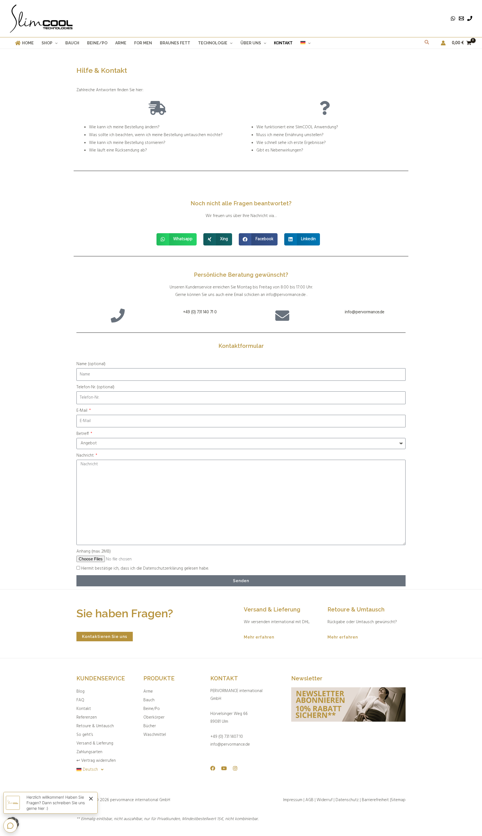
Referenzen (86, 717)
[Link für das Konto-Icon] (443, 42)
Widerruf (325, 800)
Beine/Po (151, 708)
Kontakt (83, 708)
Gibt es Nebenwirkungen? (279, 150)
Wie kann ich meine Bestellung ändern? (124, 127)
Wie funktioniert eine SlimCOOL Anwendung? (297, 127)
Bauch (149, 700)
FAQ (80, 700)
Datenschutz (347, 800)
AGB (309, 800)
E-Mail (82, 410)
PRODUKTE (159, 678)
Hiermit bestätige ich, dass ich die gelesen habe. (145, 568)
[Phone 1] (469, 18)
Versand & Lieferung (94, 743)
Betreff (83, 433)
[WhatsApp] (453, 18)
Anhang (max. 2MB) (93, 551)
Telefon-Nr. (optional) (95, 387)
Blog (80, 691)
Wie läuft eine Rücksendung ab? (118, 150)
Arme (148, 691)
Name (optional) (90, 364)
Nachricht (85, 455)
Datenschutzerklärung (163, 568)
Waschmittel (154, 734)
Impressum (292, 800)
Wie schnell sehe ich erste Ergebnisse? (291, 142)
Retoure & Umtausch (95, 726)
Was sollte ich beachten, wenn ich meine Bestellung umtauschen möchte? (156, 135)
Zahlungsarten (89, 752)
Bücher (149, 726)
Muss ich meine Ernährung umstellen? (290, 135)
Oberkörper (154, 717)
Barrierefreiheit (375, 800)
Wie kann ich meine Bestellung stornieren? (127, 142)
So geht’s (84, 734)
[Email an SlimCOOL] (461, 18)
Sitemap (398, 800)
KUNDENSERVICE (100, 678)
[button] (54, 43)
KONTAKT (224, 678)
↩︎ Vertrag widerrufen (96, 760)
